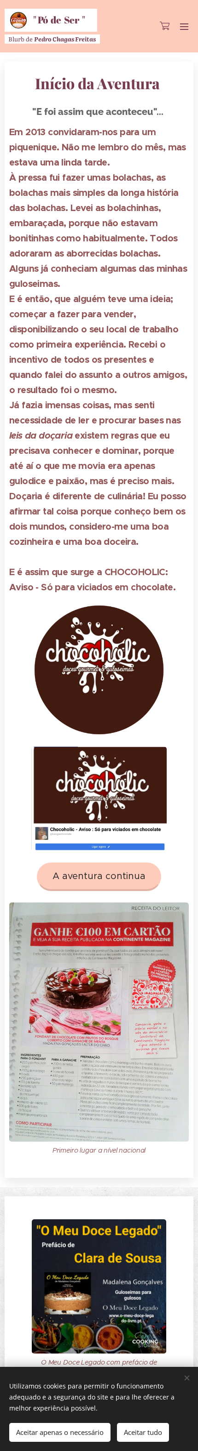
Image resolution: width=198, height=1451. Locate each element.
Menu (184, 26)
